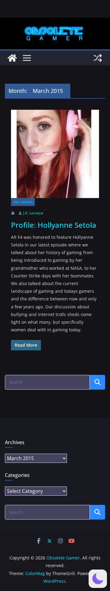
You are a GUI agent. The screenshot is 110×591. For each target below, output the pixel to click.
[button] (98, 579)
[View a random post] (97, 58)
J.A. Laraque (33, 212)
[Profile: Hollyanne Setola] (55, 154)
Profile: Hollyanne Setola (53, 225)
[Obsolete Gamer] (12, 58)
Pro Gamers (22, 202)
